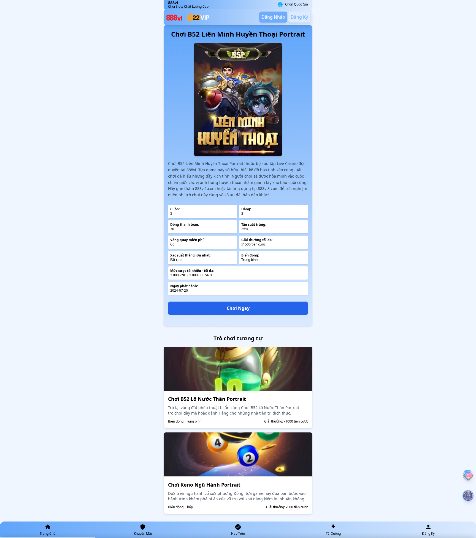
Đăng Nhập (273, 17)
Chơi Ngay (238, 308)
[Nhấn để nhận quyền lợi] (468, 495)
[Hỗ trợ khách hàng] (468, 475)
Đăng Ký (299, 17)
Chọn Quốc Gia (296, 4)
